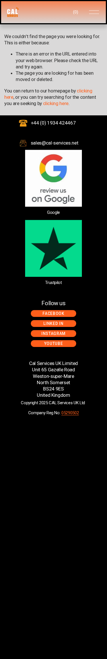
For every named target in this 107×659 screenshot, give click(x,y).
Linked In (53, 323)
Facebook (53, 313)
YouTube (53, 343)
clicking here (56, 103)
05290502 (70, 412)
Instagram (53, 333)
